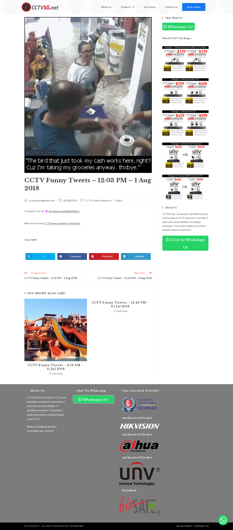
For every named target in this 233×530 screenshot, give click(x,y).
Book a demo (194, 6)
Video (119, 200)
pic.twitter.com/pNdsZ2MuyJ (64, 211)
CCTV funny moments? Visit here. (62, 223)
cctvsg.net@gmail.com (42, 200)
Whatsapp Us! (180, 26)
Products (126, 6)
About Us (106, 6)
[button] (223, 520)
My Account (184, 526)
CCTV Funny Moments (98, 200)
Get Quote (150, 6)
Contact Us (171, 6)
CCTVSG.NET (77, 526)
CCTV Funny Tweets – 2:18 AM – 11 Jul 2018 (55, 367)
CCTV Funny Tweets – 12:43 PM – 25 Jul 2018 (120, 304)
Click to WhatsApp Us (187, 243)
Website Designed (37, 426)
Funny (33, 240)
